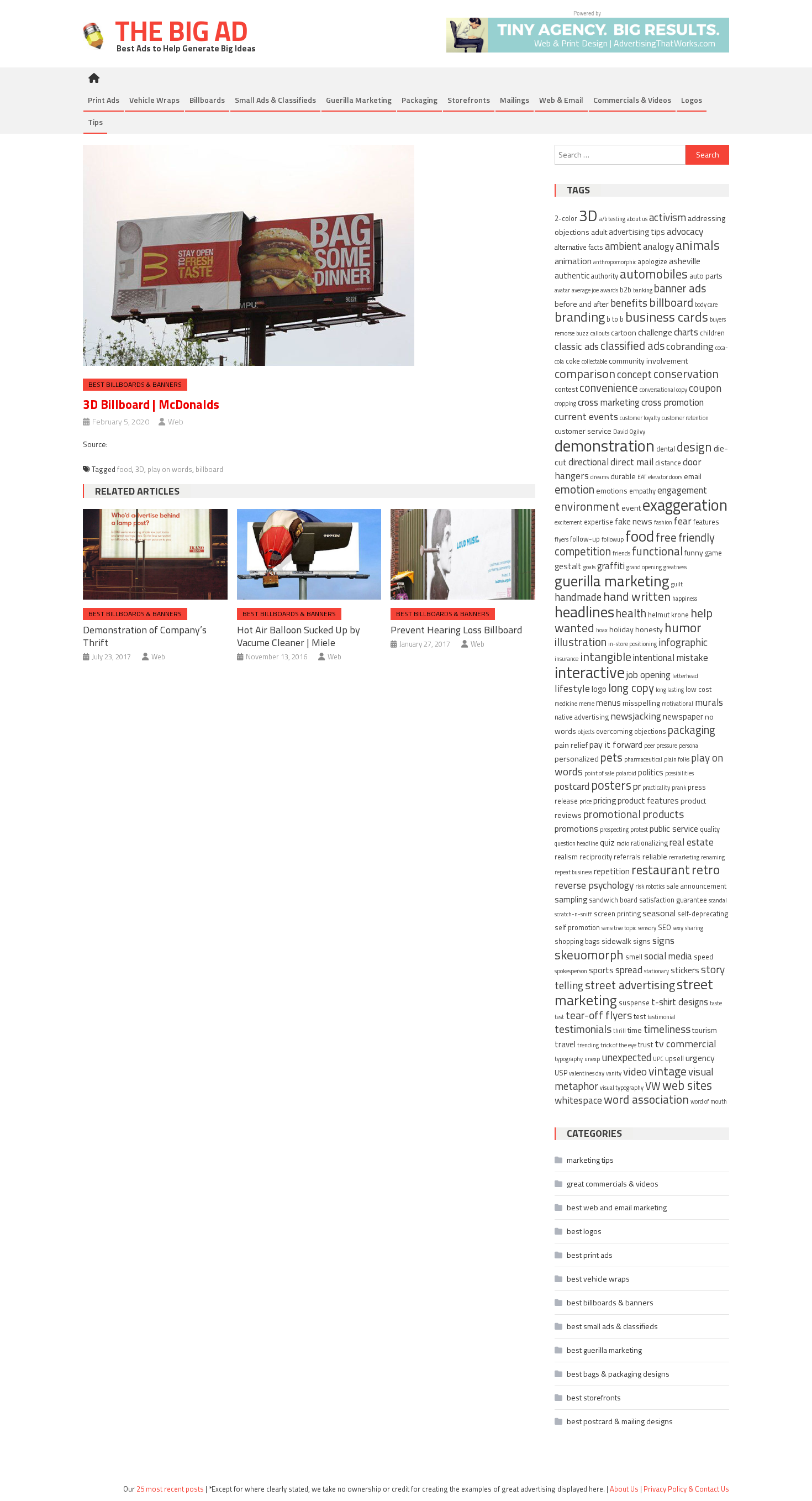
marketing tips (590, 1160)
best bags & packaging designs (618, 1373)
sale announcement (696, 886)
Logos (691, 100)
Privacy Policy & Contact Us (686, 1488)
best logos (584, 1231)
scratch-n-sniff (573, 914)
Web (175, 421)
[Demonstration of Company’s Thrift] (155, 554)
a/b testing (612, 218)
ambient (623, 246)
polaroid (626, 773)
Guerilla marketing (359, 100)
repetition (612, 871)
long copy (631, 687)
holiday (621, 629)
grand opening (644, 567)
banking (642, 290)
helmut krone (668, 615)
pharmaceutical (643, 759)
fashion (663, 522)
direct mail (631, 461)
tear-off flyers (599, 1015)
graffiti (611, 566)
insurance (566, 658)
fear (683, 520)
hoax (602, 630)
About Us (624, 1488)
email (693, 476)
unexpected (626, 1057)
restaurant (660, 869)
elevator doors (665, 477)
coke (573, 361)
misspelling (641, 702)
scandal (718, 900)
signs (663, 940)
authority (604, 276)
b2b (625, 290)
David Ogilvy (629, 431)
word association (646, 1099)
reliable (654, 856)
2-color (566, 218)
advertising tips (637, 231)
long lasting (670, 689)
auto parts (706, 275)
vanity (613, 1073)
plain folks (676, 759)
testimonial (661, 1016)
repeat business (573, 872)
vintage (667, 1071)
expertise (598, 522)
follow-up (585, 539)
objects (586, 731)
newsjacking (635, 715)
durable (623, 476)
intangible (605, 656)
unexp (592, 1058)
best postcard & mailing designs (620, 1421)
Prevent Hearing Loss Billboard (456, 629)
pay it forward (615, 744)
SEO (664, 927)
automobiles (654, 274)
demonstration (605, 445)
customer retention (685, 417)
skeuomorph (589, 954)
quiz (607, 842)
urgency (700, 1057)
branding (580, 317)
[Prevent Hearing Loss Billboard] (463, 554)
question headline (576, 843)
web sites (687, 1085)
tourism (704, 1030)
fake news (633, 521)
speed (703, 957)
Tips (95, 122)
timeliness (667, 1028)
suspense (634, 1003)
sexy (678, 927)
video (635, 1071)
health (631, 613)
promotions (576, 828)
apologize (652, 261)
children (712, 333)
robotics (655, 886)
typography (569, 1058)
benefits (628, 303)
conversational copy (663, 389)
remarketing (684, 857)
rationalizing (649, 843)
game (713, 553)
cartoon (623, 332)
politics (650, 772)
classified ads (632, 345)
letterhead (685, 675)
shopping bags (577, 941)
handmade (578, 597)
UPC (658, 1058)
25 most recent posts (170, 1488)
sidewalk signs (626, 941)
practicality (656, 787)
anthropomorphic (614, 262)
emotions (612, 490)
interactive (590, 672)
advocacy (685, 231)
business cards (666, 317)
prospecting (614, 829)
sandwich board (613, 900)
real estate (691, 842)
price (585, 801)
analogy (658, 246)
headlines (584, 611)
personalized (577, 758)
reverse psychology (594, 885)
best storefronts (594, 1397)
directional (588, 462)
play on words (169, 469)
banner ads (680, 288)
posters (611, 785)
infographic (683, 642)
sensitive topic (619, 927)
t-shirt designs (679, 1002)
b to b (615, 319)
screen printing (617, 914)
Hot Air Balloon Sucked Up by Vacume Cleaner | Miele (298, 636)
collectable (594, 361)
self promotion (577, 927)
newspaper (683, 716)
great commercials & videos (612, 1183)
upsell (674, 1058)
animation (573, 260)
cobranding (690, 346)
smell (633, 957)
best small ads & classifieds (612, 1326)
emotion (574, 489)
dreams (599, 477)
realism (566, 857)
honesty (649, 629)
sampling (571, 899)
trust (645, 1044)
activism (667, 217)
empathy (642, 491)
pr (637, 786)
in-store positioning (632, 643)
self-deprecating (702, 914)
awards (609, 290)
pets (611, 757)
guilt (677, 584)
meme (586, 703)
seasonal (659, 913)
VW (653, 1086)
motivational (677, 703)
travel (565, 1044)
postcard (572, 786)
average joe (585, 290)
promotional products (633, 813)
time (635, 1030)
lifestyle (572, 688)
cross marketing (609, 402)
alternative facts (579, 247)
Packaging (419, 100)
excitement (568, 522)
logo (599, 689)
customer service (583, 431)
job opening (648, 675)
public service (674, 828)
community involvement (648, 360)
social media (668, 956)
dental (665, 449)
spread (628, 970)
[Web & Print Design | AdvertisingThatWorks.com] (587, 30)
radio (622, 843)
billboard (209, 469)
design (694, 446)
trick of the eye (618, 1045)
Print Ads (103, 100)
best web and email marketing (617, 1207)
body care (706, 304)
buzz (582, 333)
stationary (656, 971)
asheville (684, 260)
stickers (685, 970)
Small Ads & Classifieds (275, 100)
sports (601, 970)
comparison (585, 373)
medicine (566, 703)
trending (588, 1045)
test (640, 1016)
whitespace (578, 1100)
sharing (694, 927)
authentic (572, 275)
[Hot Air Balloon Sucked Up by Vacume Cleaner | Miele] (309, 554)
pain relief (571, 744)
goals (589, 567)
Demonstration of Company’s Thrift (145, 636)
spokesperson (571, 971)
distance (668, 463)
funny (693, 552)
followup (613, 539)
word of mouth (708, 1101)
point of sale (599, 773)
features (706, 522)
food (124, 469)
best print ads (590, 1255)
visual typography (622, 1087)
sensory (647, 927)
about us (637, 218)
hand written (637, 596)
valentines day (586, 1073)
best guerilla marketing (604, 1350)
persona (688, 745)
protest (639, 829)
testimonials (583, 1029)
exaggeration (684, 505)
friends (621, 553)
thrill (619, 1030)
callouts (599, 333)
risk (639, 886)
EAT (641, 477)
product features (648, 800)
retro (706, 869)
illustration (581, 641)
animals (698, 245)
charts (686, 332)
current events (586, 416)
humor (683, 627)
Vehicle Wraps (154, 100)
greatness (675, 567)
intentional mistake (670, 657)
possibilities (679, 773)
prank (679, 787)
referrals (627, 857)
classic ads (577, 346)
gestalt (568, 566)
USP (561, 1073)
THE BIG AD (178, 30)
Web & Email (561, 100)
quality (710, 829)
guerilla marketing (612, 580)
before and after (582, 303)
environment (587, 506)
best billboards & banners (135, 384)
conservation (686, 373)
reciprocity (595, 857)
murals (709, 702)
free (666, 537)
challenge (655, 332)
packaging (691, 729)
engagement (682, 490)
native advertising (582, 717)
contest (566, 389)
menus (608, 702)
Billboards (207, 100)
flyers (561, 539)
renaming (713, 857)
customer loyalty (640, 417)
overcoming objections (631, 731)
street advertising (630, 985)
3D (139, 469)
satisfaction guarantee (673, 900)
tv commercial (685, 1043)
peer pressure (660, 745)
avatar (562, 290)
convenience (608, 387)
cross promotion (672, 402)
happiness (684, 598)
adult (599, 232)
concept (634, 374)
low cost (698, 689)
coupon (705, 388)
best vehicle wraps (598, 1278)
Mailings (514, 100)
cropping (565, 403)
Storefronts (468, 100)
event (631, 507)
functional (657, 551)
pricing (604, 800)
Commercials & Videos (632, 100)
